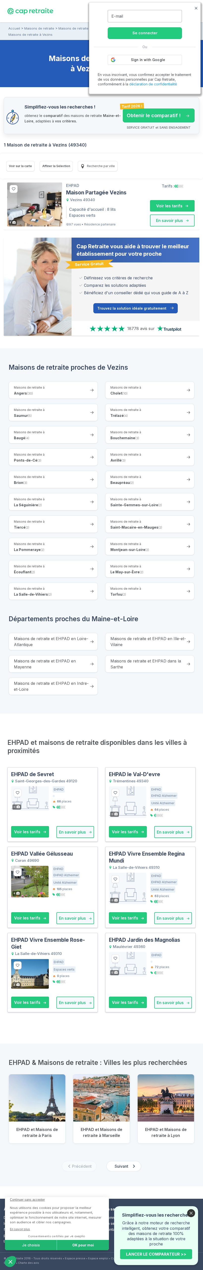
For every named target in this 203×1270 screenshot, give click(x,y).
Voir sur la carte (20, 166)
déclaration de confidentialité (153, 84)
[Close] (191, 1213)
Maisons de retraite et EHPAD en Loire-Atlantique (51, 641)
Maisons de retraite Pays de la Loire (86, 28)
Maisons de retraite (39, 28)
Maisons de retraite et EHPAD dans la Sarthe (145, 663)
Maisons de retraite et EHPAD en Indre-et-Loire (51, 686)
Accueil (14, 28)
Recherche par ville (100, 166)
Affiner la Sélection (56, 166)
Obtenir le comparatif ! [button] (152, 113)
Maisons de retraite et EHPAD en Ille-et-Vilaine (148, 641)
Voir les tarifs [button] (169, 205)
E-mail (117, 16)
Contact (111, 1229)
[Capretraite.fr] (30, 10)
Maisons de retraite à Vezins (30, 34)
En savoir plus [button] (170, 220)
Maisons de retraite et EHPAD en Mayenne (45, 663)
